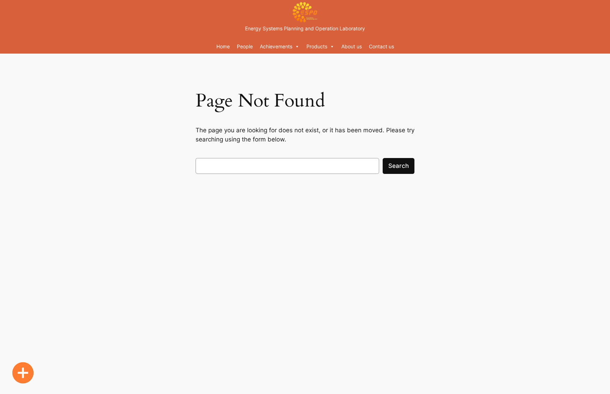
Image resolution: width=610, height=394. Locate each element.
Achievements (276, 46)
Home (223, 46)
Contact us (381, 46)
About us (351, 46)
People (245, 46)
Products (316, 46)
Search (398, 165)
